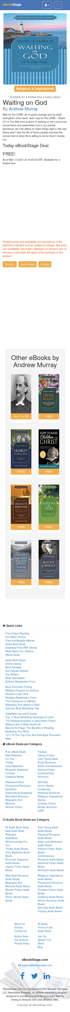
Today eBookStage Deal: (26, 145)
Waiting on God (25, 102)
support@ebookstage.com (37, 965)
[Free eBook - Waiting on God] (35, 49)
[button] (10, 264)
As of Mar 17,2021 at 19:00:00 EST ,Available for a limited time (31, 161)
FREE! (9, 153)
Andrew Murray (23, 108)
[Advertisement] (35, 201)
